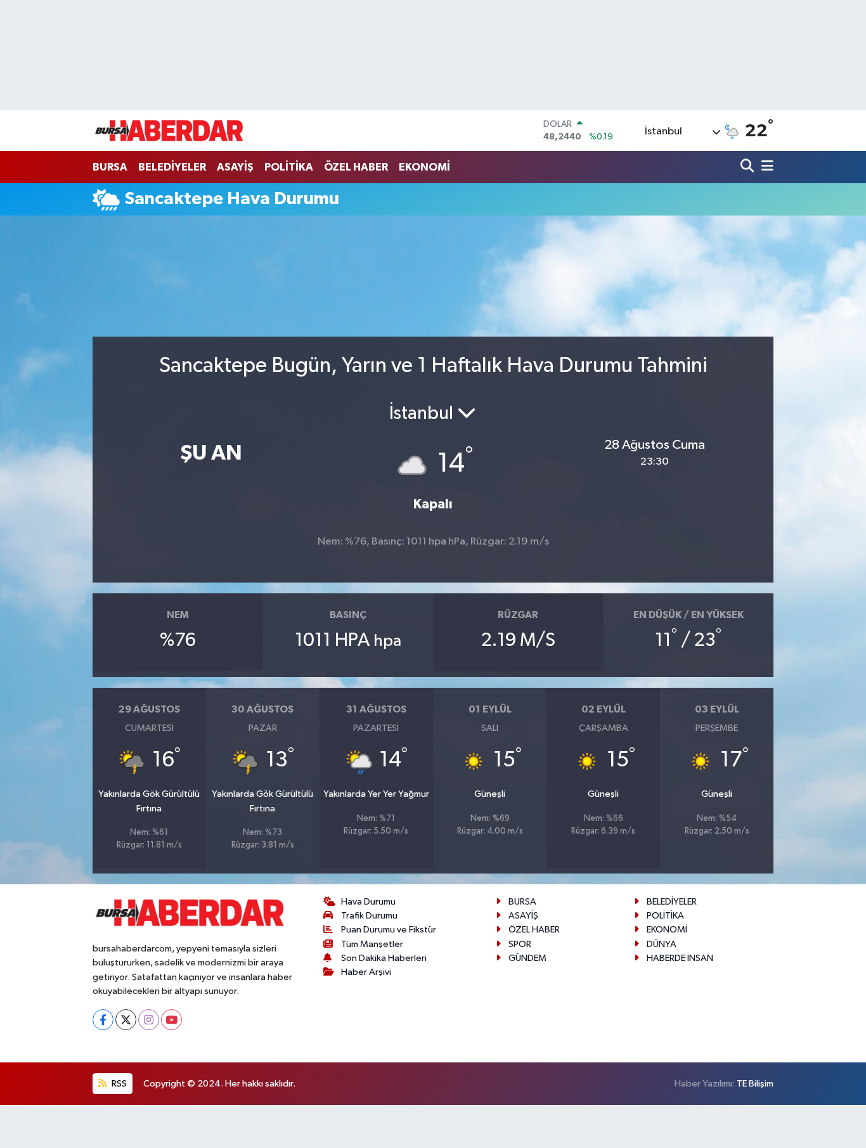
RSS (118, 1083)
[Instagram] (148, 1019)
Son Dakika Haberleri (384, 958)
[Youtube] (171, 1019)
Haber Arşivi (366, 972)
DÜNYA (661, 944)
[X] (125, 1019)
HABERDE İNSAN (680, 958)
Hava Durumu (368, 901)
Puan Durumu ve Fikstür (388, 929)
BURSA (110, 167)
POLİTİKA (288, 167)
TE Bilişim (755, 1083)
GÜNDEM (527, 958)
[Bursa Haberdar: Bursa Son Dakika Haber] (169, 130)
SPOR (519, 944)
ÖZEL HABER (356, 167)
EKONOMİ (424, 167)
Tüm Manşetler (372, 944)
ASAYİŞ (235, 167)
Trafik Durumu (369, 915)
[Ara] (748, 167)
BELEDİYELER (172, 167)
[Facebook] (103, 1019)
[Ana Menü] (765, 167)
